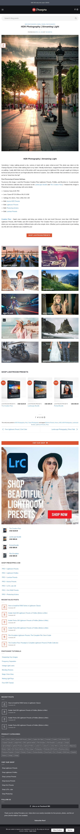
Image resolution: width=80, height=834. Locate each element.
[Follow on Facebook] (75, 9)
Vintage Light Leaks (8, 665)
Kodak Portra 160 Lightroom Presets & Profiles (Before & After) (28, 620)
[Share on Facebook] (35, 417)
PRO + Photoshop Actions (10, 594)
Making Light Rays (8, 678)
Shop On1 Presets (8, 785)
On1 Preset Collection (18, 749)
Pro (54, 752)
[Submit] (76, 18)
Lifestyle (67, 742)
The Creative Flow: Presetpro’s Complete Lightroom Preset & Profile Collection (33, 643)
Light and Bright (6, 746)
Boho (29, 739)
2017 (3, 739)
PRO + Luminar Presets (9, 577)
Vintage (10, 755)
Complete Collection (7, 742)
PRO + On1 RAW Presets (10, 590)
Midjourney (73, 746)
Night (9, 749)
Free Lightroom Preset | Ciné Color (15, 429)
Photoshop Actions (13, 208)
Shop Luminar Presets (9, 776)
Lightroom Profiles (28, 746)
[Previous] (1, 394)
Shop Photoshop (7, 794)
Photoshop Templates (8, 752)
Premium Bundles (38, 752)
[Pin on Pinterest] (42, 417)
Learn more (32, 831)
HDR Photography (31, 24)
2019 (12, 739)
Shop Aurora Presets (8, 781)
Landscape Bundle (41, 184)
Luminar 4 (38, 746)
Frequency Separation (9, 661)
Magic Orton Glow (8, 674)
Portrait (17, 752)
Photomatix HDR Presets (50, 749)
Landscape (60, 742)
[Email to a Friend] (40, 417)
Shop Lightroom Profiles (9, 772)
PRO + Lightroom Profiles (10, 573)
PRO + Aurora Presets (9, 581)
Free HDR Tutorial (7, 683)
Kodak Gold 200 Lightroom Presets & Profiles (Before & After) (27, 613)
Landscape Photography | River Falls (63, 429)
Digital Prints (18, 742)
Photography (38, 749)
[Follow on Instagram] (77, 9)
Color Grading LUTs (64, 739)
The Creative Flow (56, 184)
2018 (8, 739)
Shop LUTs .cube (7, 789)
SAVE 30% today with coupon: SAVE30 (40, 2)
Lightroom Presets (12, 204)
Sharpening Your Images (10, 657)
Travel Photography (48, 24)
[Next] (78, 394)
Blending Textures (7, 670)
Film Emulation (41, 742)
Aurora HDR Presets (13, 201)
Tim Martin (48, 32)
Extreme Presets (49, 422)
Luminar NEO (53, 746)
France (56, 422)
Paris (39, 24)
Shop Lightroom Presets (9, 768)
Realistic (74, 752)
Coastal (55, 739)
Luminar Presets (12, 211)
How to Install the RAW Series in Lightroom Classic (24, 605)
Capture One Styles (38, 739)
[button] (2, 9)
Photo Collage (29, 749)
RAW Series (66, 752)
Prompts (59, 752)
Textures (4, 755)
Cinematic (48, 739)
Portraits (23, 752)
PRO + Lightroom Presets (10, 569)
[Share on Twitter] (37, 417)
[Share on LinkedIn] (44, 417)
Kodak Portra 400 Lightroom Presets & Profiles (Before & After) (28, 628)
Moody (4, 749)
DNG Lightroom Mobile (29, 742)
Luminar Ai (45, 746)
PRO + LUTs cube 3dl (9, 586)
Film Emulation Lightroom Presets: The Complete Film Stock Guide (29, 635)
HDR (60, 422)
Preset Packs (47, 752)
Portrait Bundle (58, 406)
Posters (29, 752)
